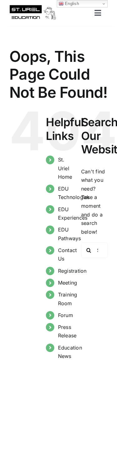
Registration (72, 271)
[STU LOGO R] (32, 7)
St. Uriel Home (65, 168)
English (71, 3)
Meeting (67, 283)
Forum (65, 315)
